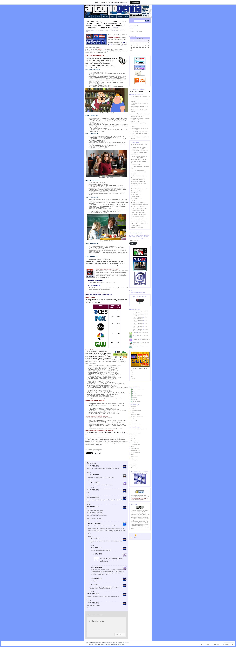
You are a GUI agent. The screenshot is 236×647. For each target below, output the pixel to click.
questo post (102, 277)
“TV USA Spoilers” (108, 439)
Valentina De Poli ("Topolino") (138, 214)
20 (148, 45)
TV (93, 16)
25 (143, 47)
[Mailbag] (140, 285)
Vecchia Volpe (134, 463)
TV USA (122, 30)
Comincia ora (135, 2)
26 (145, 47)
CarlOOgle (133, 408)
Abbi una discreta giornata (136, 431)
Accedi (132, 27)
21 (131, 47)
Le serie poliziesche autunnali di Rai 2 (139, 145)
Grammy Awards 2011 (136, 196)
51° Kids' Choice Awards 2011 (138, 202)
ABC (132, 370)
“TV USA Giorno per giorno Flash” (106, 360)
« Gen (131, 50)
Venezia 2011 (134, 174)
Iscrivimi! (133, 243)
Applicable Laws (134, 440)
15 (134, 45)
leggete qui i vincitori (118, 420)
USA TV (132, 461)
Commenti (135, 537)
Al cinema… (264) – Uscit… (143, 332)
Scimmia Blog (134, 420)
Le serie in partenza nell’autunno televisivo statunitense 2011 (139, 148)
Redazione (120, 16)
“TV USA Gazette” (112, 36)
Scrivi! (126, 16)
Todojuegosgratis (136, 342)
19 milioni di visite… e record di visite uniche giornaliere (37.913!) (139, 222)
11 (142, 43)
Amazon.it (133, 436)
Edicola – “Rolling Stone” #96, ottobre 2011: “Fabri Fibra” (140, 134)
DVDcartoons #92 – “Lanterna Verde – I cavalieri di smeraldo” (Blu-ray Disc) (139, 122)
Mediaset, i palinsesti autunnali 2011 (138, 162)
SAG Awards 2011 (135, 185)
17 (140, 45)
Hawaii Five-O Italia (135, 448)
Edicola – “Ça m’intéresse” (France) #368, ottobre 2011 (140, 137)
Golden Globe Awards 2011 (138, 179)
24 (140, 47)
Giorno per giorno (115, 30)
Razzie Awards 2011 (136, 191)
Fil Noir (132, 412)
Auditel (101, 30)
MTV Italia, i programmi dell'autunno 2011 (140, 167)
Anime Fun (133, 438)
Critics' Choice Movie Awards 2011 (139, 189)
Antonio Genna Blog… (138, 311)
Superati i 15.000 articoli (137, 227)
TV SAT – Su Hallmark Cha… (143, 335)
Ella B (134, 332)
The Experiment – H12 (136, 423)
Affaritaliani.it (134, 434)
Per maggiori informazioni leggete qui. (139, 499)
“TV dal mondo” (98, 444)
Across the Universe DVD (136, 432)
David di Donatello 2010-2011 (138, 183)
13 (148, 43)
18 (143, 45)
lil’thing (132, 418)
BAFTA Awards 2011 (136, 194)
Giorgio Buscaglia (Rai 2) (137, 210)
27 (148, 47)
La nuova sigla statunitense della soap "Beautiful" (139, 153)
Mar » (131, 53)
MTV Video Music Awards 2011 (138, 206)
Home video (105, 16)
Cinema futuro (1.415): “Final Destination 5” (140, 113)
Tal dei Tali (133, 421)
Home (88, 16)
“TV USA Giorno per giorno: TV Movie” (106, 51)
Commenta (119, 634)
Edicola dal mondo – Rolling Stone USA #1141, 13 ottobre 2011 (139, 107)
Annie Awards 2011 (136, 192)
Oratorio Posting (134, 456)
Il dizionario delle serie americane (139, 150)
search (132, 20)
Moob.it (132, 454)
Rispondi (89, 472)
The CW (133, 378)
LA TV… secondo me (135, 452)
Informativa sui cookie (120, 644)
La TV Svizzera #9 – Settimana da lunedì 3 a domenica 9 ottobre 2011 (140, 116)
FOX (132, 376)
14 (131, 45)
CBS (132, 372)
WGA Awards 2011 (135, 187)
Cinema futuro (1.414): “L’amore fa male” (139, 131)
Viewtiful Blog (134, 465)
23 (137, 47)
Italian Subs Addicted (135, 450)
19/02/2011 (95, 465)
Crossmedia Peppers (135, 444)
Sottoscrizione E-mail (135, 233)
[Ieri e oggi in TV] (140, 256)
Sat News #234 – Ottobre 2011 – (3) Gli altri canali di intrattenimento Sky (140, 119)
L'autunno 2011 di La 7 (136, 164)
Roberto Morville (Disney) (137, 216)
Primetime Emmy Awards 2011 (138, 172)
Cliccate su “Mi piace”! (136, 31)
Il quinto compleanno (136, 225)
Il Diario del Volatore (135, 414)
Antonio (90, 523)
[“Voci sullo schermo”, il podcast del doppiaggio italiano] (141, 401)
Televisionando (134, 460)
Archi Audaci (133, 406)
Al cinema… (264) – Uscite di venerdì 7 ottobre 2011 (139, 100)
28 (131, 48)
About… (113, 16)
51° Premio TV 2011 (136, 198)
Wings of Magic (134, 467)
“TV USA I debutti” (116, 274)
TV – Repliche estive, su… (142, 346)
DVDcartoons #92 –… (145, 339)
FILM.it (132, 446)
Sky (132, 458)
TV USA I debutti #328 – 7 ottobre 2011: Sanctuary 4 (139, 104)
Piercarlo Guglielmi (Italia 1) (138, 212)
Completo (139, 534)
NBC (132, 374)
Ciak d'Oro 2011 (135, 200)
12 (145, 43)
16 (137, 45)
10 (140, 43)
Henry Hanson (136, 339)
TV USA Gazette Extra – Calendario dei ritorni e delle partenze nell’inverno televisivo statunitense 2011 (111, 560)
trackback (87, 31)
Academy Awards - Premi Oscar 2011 (139, 176)
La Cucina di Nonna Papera (137, 416)
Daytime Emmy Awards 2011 (138, 181)
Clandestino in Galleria (136, 410)
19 (145, 45)
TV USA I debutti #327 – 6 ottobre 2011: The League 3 (140, 126)
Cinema (98, 16)
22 (134, 47)
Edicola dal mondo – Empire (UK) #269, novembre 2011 (139, 129)
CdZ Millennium (134, 442)
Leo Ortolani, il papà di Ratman (139, 218)
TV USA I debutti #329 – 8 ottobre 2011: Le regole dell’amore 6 (140, 97)
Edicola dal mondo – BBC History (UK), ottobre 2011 (139, 110)
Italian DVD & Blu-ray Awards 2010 (139, 204)
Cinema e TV (107, 30)
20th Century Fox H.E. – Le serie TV (139, 429)
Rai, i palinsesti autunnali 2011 (138, 159)
